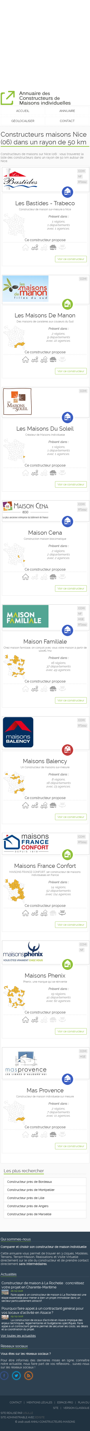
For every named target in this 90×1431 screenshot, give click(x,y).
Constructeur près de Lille (25, 1198)
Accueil (22, 111)
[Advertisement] (45, 45)
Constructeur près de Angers (27, 1206)
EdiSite (40, 1417)
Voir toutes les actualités (18, 1335)
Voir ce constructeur (70, 259)
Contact (67, 121)
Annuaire (67, 111)
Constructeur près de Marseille (29, 1214)
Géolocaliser (22, 121)
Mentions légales (39, 1402)
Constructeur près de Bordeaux (29, 1181)
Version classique (76, 1408)
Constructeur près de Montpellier (31, 1190)
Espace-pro (65, 1402)
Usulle (28, 1413)
